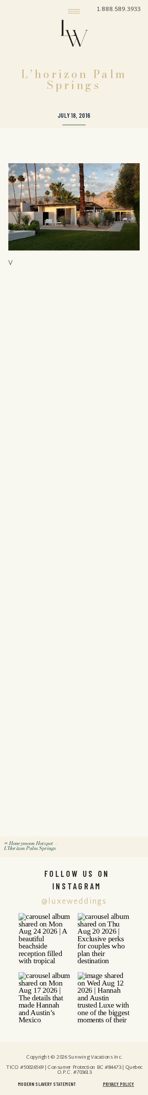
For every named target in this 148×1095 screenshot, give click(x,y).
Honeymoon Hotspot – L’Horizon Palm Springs (30, 845)
